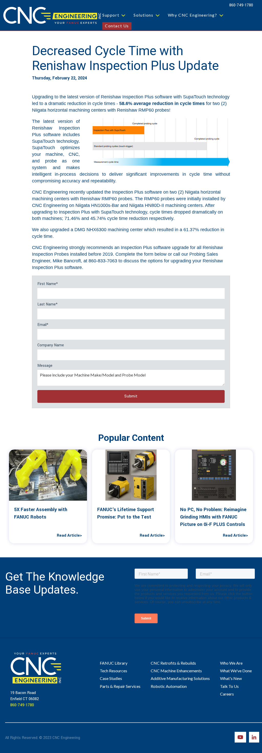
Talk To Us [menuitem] (229, 686)
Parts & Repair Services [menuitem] (120, 686)
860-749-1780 (241, 5)
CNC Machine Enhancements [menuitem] (176, 670)
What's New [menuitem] (231, 678)
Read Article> (69, 535)
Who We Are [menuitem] (231, 663)
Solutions (143, 15)
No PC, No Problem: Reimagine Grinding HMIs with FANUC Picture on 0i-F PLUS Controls (213, 517)
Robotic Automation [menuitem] (169, 686)
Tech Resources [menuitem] (113, 670)
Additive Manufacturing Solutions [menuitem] (180, 678)
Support (110, 15)
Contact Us (117, 25)
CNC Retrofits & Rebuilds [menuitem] (173, 663)
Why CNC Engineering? (192, 15)
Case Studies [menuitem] (111, 678)
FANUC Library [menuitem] (113, 663)
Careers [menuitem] (227, 693)
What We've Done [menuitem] (236, 670)
